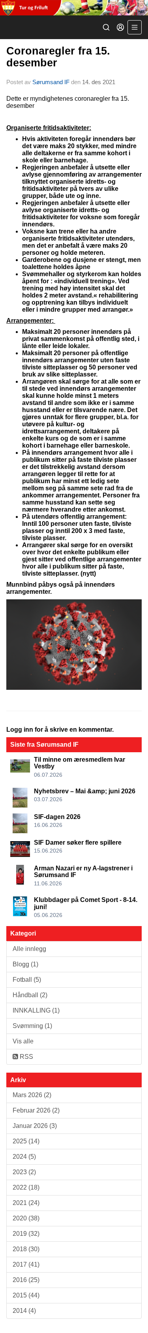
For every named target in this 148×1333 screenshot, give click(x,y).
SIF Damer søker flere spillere (78, 842)
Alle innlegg (29, 948)
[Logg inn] (120, 27)
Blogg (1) (25, 964)
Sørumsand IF (50, 82)
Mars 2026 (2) (32, 1095)
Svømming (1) (32, 1025)
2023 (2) (24, 1172)
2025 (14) (26, 1141)
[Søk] (106, 27)
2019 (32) (26, 1233)
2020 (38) (26, 1218)
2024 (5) (24, 1156)
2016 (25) (26, 1280)
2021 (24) (26, 1202)
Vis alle (23, 1041)
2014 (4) (24, 1310)
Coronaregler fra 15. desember (58, 56)
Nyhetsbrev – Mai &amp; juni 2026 (84, 791)
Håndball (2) (30, 995)
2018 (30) (26, 1249)
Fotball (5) (27, 979)
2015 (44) (26, 1295)
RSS (25, 1056)
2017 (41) (26, 1264)
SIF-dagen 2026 (57, 816)
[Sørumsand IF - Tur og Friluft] (74, 7)
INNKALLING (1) (36, 1010)
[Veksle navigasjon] (134, 27)
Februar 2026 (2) (36, 1110)
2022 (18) (26, 1187)
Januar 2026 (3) (35, 1125)
